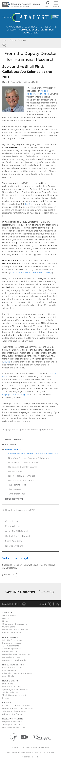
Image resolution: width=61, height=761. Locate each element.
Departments (13, 449)
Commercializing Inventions (15, 660)
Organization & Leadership (14, 624)
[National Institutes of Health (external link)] (24, 737)
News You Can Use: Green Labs (23, 462)
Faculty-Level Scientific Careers (16, 705)
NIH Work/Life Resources (13, 727)
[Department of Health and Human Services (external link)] (13, 737)
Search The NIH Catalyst (14, 40)
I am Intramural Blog (11, 686)
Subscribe (9, 575)
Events (5, 698)
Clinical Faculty (9, 670)
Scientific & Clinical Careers (14, 711)
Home (15, 747)
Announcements (16, 493)
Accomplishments (10, 646)
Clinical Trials (8, 676)
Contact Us (25, 747)
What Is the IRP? (9, 615)
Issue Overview (14, 439)
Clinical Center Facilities (12, 667)
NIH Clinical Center (13, 665)
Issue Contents (14, 499)
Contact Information (11, 632)
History (5, 618)
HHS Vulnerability (19, 752)
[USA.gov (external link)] (41, 737)
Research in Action (10, 651)
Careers (6, 702)
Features (10, 444)
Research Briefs (16, 471)
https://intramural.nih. (15, 394)
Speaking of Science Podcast (15, 689)
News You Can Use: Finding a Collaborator (29, 458)
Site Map (26, 757)
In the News (7, 684)
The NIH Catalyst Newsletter (15, 695)
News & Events (10, 681)
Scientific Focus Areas (12, 640)
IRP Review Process (11, 657)
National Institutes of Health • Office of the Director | (30, 30)
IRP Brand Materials (40, 747)
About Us (7, 612)
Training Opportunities (12, 724)
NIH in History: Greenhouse (21, 476)
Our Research (10, 637)
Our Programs (8, 627)
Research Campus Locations (15, 629)
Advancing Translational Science (17, 673)
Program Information (12, 721)
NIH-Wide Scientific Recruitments (17, 708)
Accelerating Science (11, 648)
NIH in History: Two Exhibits (21, 480)
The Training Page (17, 485)
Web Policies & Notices (45, 752)
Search (35, 757)
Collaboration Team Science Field (30, 272)
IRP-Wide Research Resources (16, 654)
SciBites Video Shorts (11, 692)
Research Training (12, 719)
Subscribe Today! (15, 558)
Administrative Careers (12, 714)
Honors (5, 621)
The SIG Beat (14, 489)
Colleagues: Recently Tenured (22, 467)
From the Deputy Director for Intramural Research (33, 453)
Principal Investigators (12, 643)
